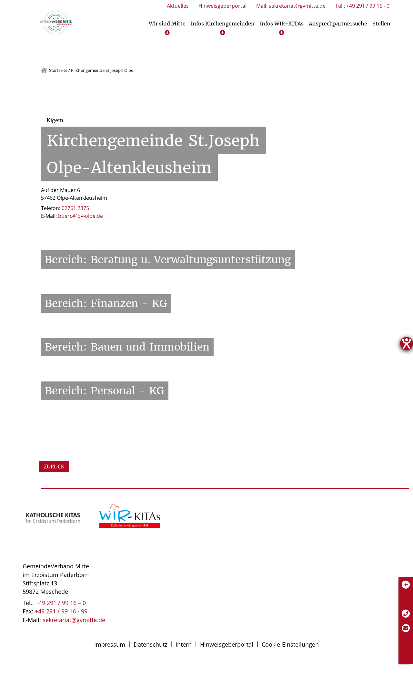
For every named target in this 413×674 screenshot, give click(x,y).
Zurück (54, 466)
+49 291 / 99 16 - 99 (61, 611)
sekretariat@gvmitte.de (74, 620)
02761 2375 (75, 208)
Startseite (58, 70)
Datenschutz (150, 644)
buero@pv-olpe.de (80, 215)
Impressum (109, 644)
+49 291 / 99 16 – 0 (60, 603)
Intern (184, 644)
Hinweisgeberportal (226, 644)
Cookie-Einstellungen (290, 644)
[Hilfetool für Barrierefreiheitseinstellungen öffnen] (406, 343)
